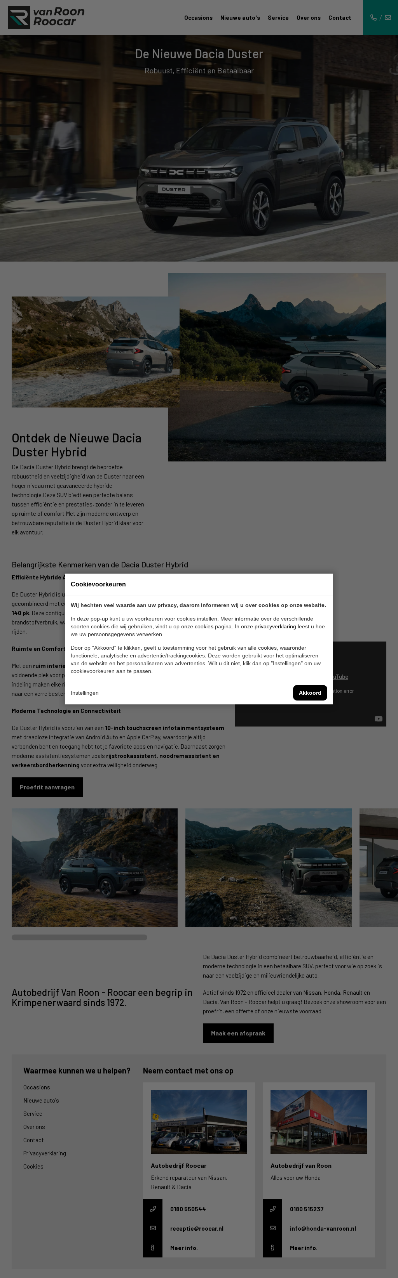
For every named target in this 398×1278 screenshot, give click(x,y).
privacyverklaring (275, 626)
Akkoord (310, 693)
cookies (204, 626)
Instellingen (85, 693)
